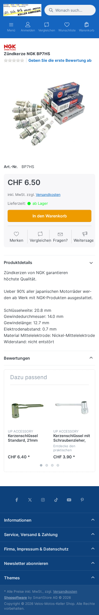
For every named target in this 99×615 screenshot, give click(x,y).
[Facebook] (16, 499)
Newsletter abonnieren (26, 563)
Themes (12, 577)
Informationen (17, 520)
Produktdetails (18, 262)
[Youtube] (69, 499)
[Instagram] (42, 499)
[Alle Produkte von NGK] (10, 47)
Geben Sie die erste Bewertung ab (59, 60)
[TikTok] (56, 499)
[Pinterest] (82, 499)
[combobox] (70, 10)
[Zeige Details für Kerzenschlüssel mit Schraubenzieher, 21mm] (72, 407)
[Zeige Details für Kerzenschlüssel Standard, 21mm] (26, 407)
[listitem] (49, 112)
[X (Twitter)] (30, 499)
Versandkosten (48, 194)
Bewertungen (17, 358)
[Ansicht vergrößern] (49, 112)
